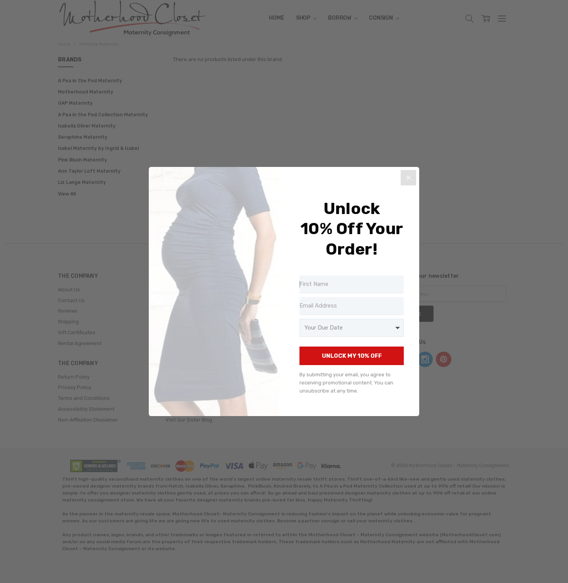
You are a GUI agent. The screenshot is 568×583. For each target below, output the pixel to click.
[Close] (408, 177)
